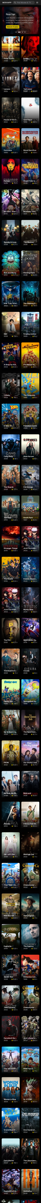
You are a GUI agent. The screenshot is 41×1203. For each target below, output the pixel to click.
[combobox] (24, 2)
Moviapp (7, 2)
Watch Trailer (12, 27)
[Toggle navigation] (37, 2)
